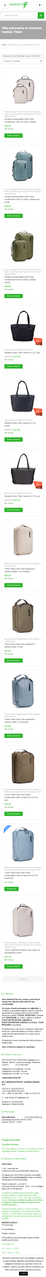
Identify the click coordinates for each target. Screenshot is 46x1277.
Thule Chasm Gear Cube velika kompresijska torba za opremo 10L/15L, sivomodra (21, 875)
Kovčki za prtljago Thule (13, 112)
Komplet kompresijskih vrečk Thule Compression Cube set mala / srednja (19, 120)
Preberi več (11, 889)
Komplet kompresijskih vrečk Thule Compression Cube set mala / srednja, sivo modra (22, 199)
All (38, 56)
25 (32, 56)
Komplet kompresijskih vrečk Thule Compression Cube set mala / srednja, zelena (20, 280)
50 (35, 56)
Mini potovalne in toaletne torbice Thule (18, 350)
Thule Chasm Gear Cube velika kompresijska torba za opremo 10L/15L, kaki (21, 797)
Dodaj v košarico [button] (13, 135)
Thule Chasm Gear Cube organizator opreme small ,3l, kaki (19, 645)
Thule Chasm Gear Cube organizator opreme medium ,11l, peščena (19, 570)
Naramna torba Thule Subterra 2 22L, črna (22, 352)
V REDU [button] (23, 1273)
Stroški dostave (10, 1144)
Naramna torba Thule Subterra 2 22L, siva (22, 496)
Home (4, 45)
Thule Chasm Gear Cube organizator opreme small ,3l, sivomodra (19, 720)
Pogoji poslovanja (11, 1139)
